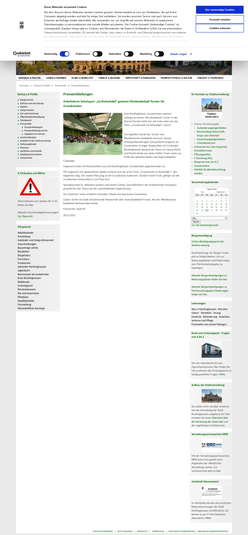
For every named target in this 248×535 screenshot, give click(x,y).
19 (207, 207)
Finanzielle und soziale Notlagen (209, 324)
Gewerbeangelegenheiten (211, 139)
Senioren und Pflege (202, 320)
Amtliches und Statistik (31, 151)
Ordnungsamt (25, 285)
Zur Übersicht (25, 216)
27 (212, 210)
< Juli (202, 192)
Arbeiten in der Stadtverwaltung (35, 141)
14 (216, 204)
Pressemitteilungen (80, 86)
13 (212, 204)
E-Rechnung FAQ (203, 158)
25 (202, 210)
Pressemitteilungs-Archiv (36, 130)
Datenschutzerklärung (182, 531)
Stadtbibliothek (26, 301)
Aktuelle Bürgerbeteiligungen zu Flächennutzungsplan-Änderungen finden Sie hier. (209, 291)
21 (216, 207)
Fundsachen (24, 263)
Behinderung (210, 317)
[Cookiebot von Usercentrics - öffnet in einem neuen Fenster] (22, 54)
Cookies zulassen (220, 28)
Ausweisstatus (201, 166)
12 (207, 204)
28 (216, 210)
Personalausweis (27, 289)
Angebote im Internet (34, 134)
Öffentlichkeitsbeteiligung (32, 117)
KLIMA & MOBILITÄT (82, 78)
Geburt (195, 313)
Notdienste (24, 282)
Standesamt (26, 120)
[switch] (97, 54)
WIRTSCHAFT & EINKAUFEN (140, 78)
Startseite (24, 86)
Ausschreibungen (28, 137)
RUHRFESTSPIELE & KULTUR (176, 78)
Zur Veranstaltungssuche (204, 225)
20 (212, 207)
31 (197, 213)
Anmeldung (24, 236)
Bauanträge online (28, 248)
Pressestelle (60, 86)
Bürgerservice (26, 100)
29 (221, 210)
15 (221, 204)
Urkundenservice (206, 143)
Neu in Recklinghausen (203, 309)
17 (197, 207)
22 (221, 207)
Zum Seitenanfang (103, 531)
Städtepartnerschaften (31, 154)
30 (226, 210)
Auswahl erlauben (219, 19)
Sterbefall (206, 313)
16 (226, 204)
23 (226, 207)
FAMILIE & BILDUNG (109, 78)
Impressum (158, 531)
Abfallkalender (26, 233)
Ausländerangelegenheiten (211, 128)
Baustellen (23, 251)
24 (197, 210)
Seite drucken (124, 531)
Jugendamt (24, 270)
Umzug (217, 313)
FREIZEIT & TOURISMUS (211, 78)
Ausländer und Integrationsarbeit (36, 240)
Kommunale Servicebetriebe (33, 274)
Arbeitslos (224, 317)
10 (197, 204)
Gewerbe (196, 317)
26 (207, 210)
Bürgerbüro (24, 255)
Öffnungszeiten (202, 154)
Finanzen (24, 148)
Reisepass (23, 297)
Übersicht (142, 531)
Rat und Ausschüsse (29, 113)
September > (221, 192)
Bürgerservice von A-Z (206, 162)
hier (31, 205)
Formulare (23, 259)
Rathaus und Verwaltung (32, 103)
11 (202, 204)
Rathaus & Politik (42, 86)
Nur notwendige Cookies (220, 9)
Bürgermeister (27, 110)
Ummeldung (24, 304)
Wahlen (23, 107)
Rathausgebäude (28, 144)
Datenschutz (26, 158)
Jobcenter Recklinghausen (32, 267)
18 (202, 207)
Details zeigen (178, 54)
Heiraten (223, 309)
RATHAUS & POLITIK (30, 78)
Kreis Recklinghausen (29, 278)
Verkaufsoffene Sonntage (31, 308)
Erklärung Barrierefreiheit (213, 531)
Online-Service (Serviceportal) (210, 147)
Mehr (222, 374)
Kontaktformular (203, 150)
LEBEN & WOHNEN (56, 78)
